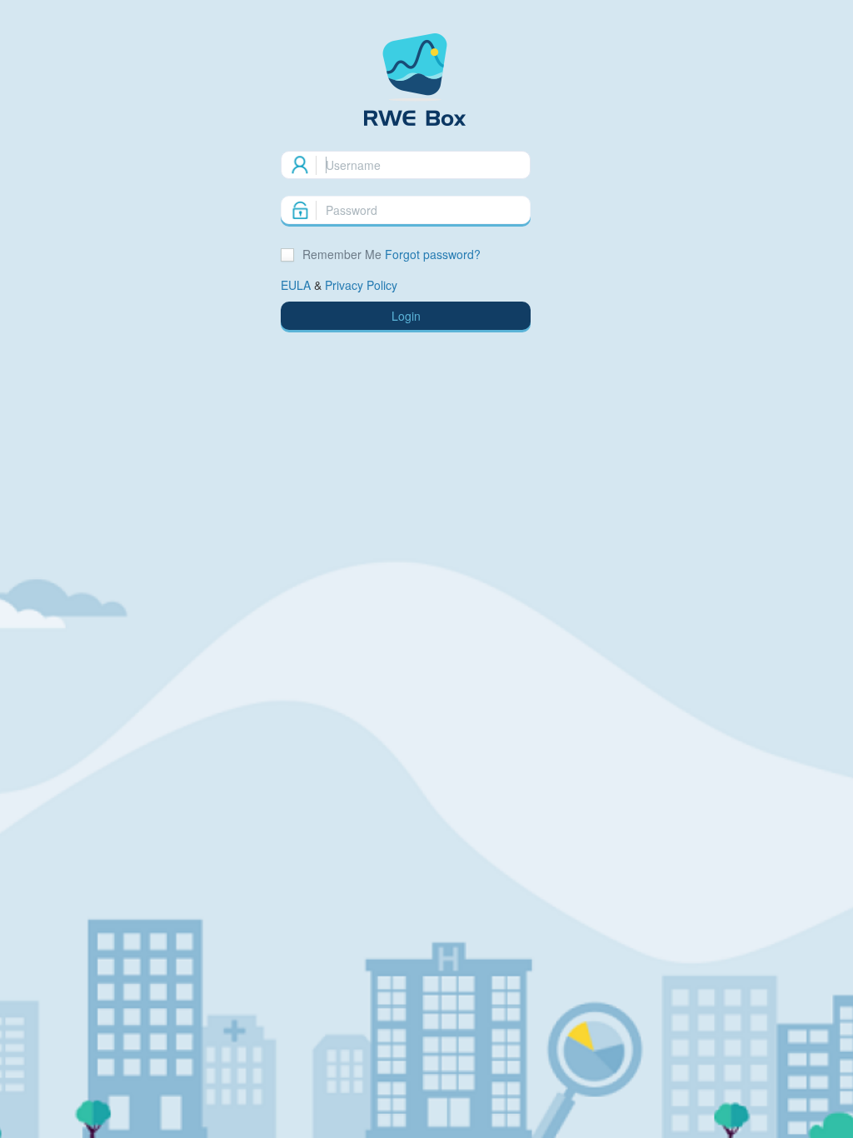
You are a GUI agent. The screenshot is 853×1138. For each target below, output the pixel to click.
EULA (296, 285)
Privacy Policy (361, 285)
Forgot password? (433, 254)
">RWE (426, 79)
